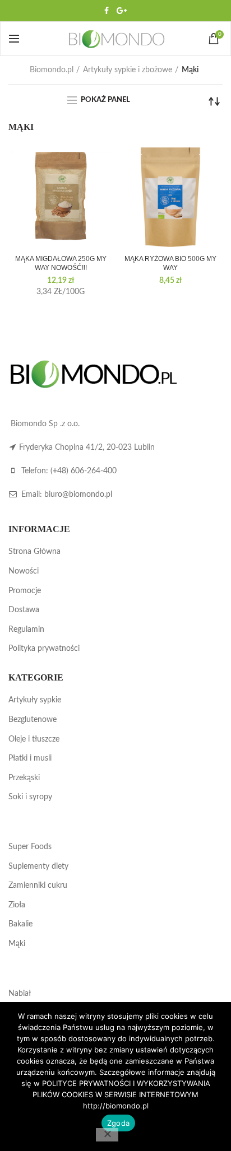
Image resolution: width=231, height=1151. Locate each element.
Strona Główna (34, 552)
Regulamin (26, 629)
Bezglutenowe (32, 720)
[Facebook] (106, 10)
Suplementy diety (38, 866)
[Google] (122, 10)
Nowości (23, 571)
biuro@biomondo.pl (78, 494)
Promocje (24, 591)
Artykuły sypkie (34, 700)
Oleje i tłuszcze (33, 739)
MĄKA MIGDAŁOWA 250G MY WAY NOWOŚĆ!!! (61, 263)
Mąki (16, 944)
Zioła (16, 905)
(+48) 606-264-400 (83, 471)
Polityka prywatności (44, 649)
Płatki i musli (30, 758)
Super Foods (30, 847)
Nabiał (19, 994)
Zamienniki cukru (37, 885)
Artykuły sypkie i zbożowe (127, 70)
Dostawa (23, 610)
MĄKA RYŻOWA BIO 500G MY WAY (170, 263)
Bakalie (20, 924)
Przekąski (24, 778)
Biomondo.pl (51, 70)
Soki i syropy (30, 797)
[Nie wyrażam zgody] (107, 1134)
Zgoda (118, 1123)
